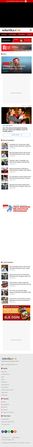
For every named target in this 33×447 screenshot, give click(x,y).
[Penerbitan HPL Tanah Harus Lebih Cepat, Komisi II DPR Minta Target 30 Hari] (4, 146)
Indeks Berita (5, 419)
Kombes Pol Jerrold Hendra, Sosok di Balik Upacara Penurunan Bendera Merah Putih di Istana (20, 299)
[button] (31, 30)
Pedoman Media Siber (7, 422)
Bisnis (2, 379)
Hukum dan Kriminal (7, 390)
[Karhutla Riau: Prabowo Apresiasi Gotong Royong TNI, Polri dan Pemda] (4, 284)
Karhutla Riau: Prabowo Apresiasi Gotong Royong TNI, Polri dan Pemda (20, 283)
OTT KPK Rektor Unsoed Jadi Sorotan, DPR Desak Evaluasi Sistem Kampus (20, 177)
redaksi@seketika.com (10, 364)
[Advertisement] (16, 13)
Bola (2, 377)
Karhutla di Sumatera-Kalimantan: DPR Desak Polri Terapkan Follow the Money (19, 185)
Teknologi (4, 395)
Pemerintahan (5, 374)
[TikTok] (12, 431)
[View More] (16, 358)
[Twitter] (5, 431)
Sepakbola (6, 404)
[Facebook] (2, 431)
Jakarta (5, 410)
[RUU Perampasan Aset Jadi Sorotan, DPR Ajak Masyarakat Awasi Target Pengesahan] (16, 40)
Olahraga (4, 382)
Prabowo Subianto (8, 412)
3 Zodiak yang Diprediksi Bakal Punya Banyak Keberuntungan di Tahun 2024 (15, 67)
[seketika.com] (11, 30)
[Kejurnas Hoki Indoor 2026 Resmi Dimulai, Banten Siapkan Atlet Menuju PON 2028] (4, 170)
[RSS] (15, 431)
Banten (5, 407)
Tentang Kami (5, 424)
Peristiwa (4, 372)
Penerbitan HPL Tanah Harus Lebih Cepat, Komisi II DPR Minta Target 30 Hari (20, 145)
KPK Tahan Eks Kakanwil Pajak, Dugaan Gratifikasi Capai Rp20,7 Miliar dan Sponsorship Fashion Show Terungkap (20, 291)
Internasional (5, 385)
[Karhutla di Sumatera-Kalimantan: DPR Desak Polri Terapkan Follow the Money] (4, 186)
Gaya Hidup (6, 63)
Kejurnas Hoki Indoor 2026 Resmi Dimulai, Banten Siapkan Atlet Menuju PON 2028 (20, 169)
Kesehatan (4, 392)
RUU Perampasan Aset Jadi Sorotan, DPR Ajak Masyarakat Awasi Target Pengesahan (19, 153)
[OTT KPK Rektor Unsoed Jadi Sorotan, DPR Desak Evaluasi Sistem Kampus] (4, 178)
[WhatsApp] (9, 431)
